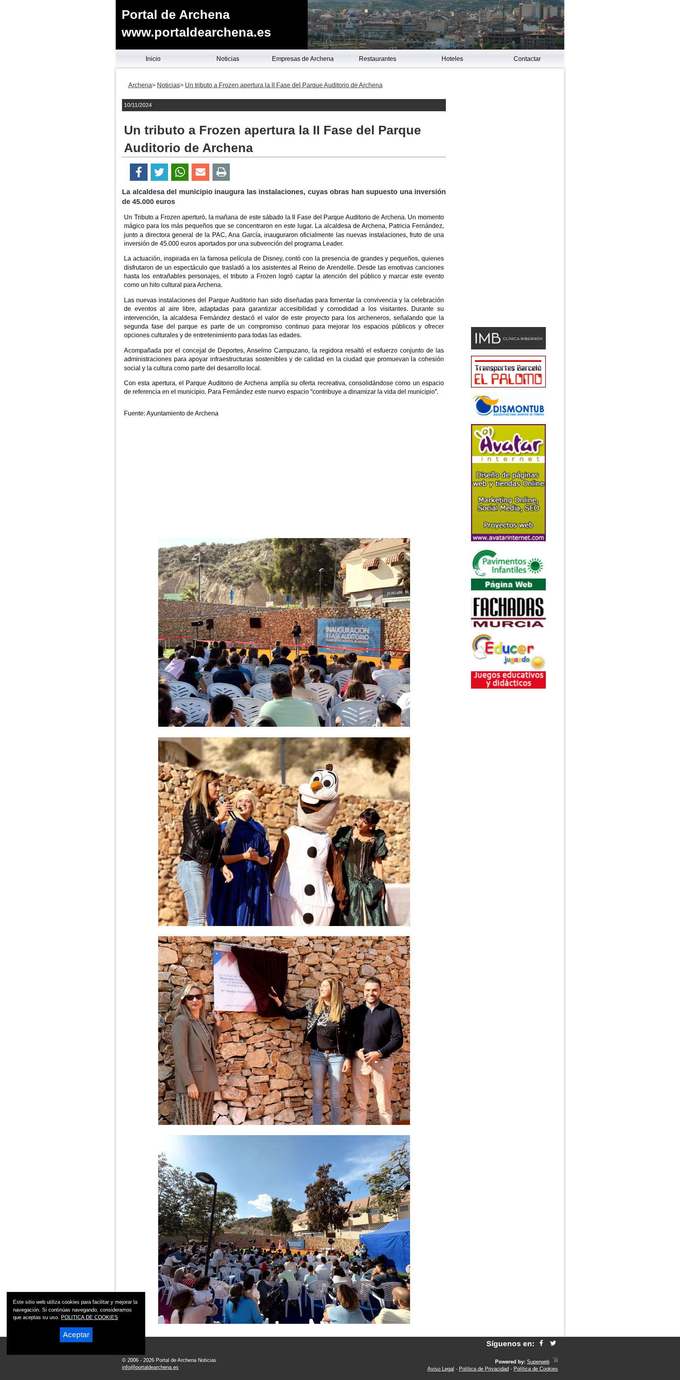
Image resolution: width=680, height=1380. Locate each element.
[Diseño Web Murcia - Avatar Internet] (555, 1362)
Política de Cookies (536, 1369)
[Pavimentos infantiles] (508, 588)
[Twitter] (159, 172)
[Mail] (200, 172)
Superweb (538, 1362)
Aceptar (76, 1334)
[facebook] (541, 1344)
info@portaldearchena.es (150, 1367)
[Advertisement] (284, 479)
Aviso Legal (440, 1369)
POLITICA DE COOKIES (89, 1317)
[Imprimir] (221, 172)
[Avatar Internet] (508, 539)
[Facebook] (139, 172)
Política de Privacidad (484, 1369)
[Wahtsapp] (180, 172)
